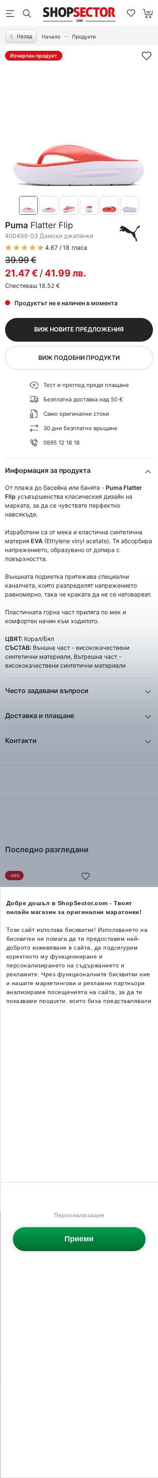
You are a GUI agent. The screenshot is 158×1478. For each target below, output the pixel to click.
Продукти (84, 36)
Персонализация (79, 1215)
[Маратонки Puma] (130, 233)
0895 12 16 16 (61, 442)
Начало (51, 36)
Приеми (79, 1239)
